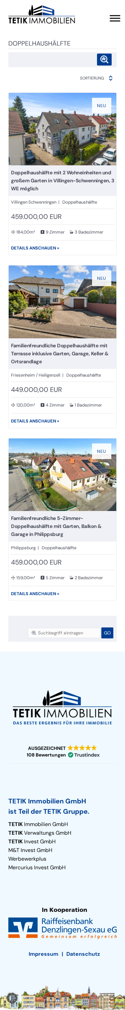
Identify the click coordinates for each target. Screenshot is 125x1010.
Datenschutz (83, 953)
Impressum (43, 953)
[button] (62, 751)
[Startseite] (41, 14)
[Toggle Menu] (115, 18)
